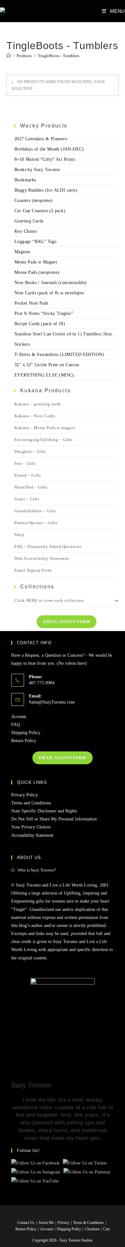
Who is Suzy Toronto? (37, 870)
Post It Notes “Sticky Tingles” (43, 313)
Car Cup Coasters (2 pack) (39, 210)
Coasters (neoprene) (33, 200)
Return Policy (23, 740)
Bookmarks (25, 180)
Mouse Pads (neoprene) (36, 272)
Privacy (63, 1222)
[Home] (8, 55)
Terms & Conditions (88, 1222)
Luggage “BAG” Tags (35, 241)
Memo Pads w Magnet (35, 262)
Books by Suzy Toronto (37, 169)
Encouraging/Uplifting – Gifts (43, 439)
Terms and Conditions (31, 803)
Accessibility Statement (32, 835)
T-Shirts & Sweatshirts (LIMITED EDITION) (59, 354)
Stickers (22, 344)
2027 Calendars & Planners (40, 138)
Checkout (92, 1229)
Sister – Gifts (26, 499)
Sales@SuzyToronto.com (52, 702)
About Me (46, 1222)
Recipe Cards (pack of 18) (39, 323)
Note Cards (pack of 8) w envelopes (49, 292)
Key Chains (25, 231)
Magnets (22, 251)
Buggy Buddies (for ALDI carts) (45, 190)
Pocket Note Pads (31, 303)
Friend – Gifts (27, 475)
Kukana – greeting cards (37, 404)
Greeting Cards (29, 221)
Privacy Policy (24, 794)
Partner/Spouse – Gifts (35, 522)
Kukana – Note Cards (34, 415)
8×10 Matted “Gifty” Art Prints (44, 159)
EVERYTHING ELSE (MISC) (44, 375)
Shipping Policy (25, 732)
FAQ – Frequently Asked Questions (47, 546)
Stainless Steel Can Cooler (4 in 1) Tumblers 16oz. (63, 334)
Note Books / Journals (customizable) (50, 282)
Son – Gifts (25, 463)
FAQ (15, 724)
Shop (19, 534)
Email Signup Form (32, 570)
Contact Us (25, 1222)
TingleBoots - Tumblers (58, 55)
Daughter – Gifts (30, 451)
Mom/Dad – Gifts (30, 487)
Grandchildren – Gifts (35, 510)
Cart (106, 1229)
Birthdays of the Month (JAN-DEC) (49, 149)
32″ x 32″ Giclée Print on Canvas (46, 364)
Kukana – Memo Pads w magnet (44, 427)
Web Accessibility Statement (41, 558)
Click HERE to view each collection (49, 600)
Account (18, 716)
